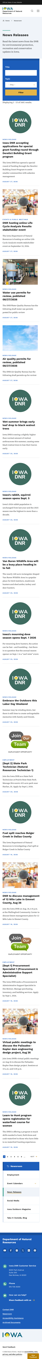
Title (7, 67)
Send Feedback (9, 1347)
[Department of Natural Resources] (8, 8)
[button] (33, 1356)
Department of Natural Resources (12, 12)
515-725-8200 (14, 1287)
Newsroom (18, 21)
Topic (7, 79)
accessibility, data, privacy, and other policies (20, 1353)
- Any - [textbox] (12, 85)
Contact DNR (8, 1310)
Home (7, 21)
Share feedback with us (20, 1300)
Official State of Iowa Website (12, 2)
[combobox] (21, 85)
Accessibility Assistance (13, 1318)
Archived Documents (11, 1322)
